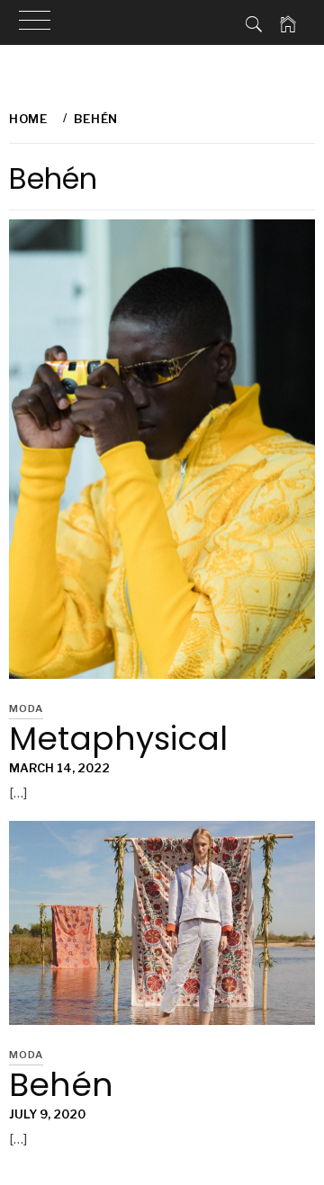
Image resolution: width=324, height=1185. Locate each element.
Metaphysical (118, 739)
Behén (61, 1085)
